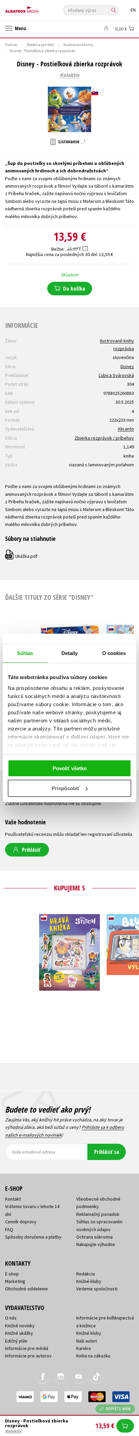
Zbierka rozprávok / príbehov (104, 438)
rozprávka (123, 348)
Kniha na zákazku (93, 1356)
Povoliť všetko (70, 768)
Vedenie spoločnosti (96, 1289)
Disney (127, 366)
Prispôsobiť (66, 788)
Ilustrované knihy (78, 44)
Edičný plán (16, 1341)
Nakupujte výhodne (95, 1244)
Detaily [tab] (69, 653)
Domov (11, 44)
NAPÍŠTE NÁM (118, 1409)
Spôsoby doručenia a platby (33, 1237)
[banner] (35, 8)
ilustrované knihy (117, 341)
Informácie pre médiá (26, 1348)
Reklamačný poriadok (97, 1214)
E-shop (12, 1274)
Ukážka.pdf (21, 556)
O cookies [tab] (114, 653)
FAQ (9, 1229)
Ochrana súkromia (94, 1237)
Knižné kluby (88, 1281)
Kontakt (13, 1199)
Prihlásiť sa (106, 1152)
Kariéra (83, 1348)
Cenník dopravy (20, 1222)
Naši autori (86, 1341)
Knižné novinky (20, 1326)
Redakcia (85, 1274)
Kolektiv (69, 75)
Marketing (15, 1281)
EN (133, 10)
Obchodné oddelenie (26, 1289)
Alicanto (126, 429)
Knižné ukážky (19, 1333)
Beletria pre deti (40, 44)
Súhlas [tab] (25, 653)
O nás (11, 1318)
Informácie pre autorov (28, 1356)
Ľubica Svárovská (116, 375)
